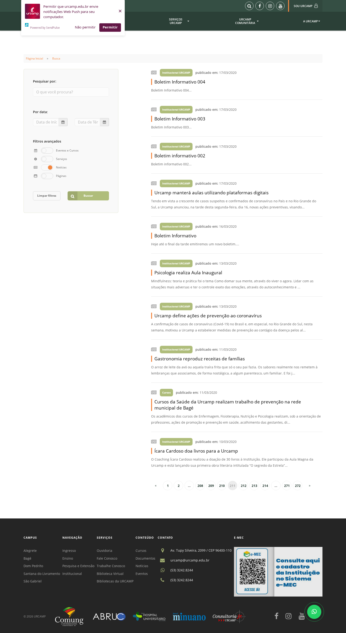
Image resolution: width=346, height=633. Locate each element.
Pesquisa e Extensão (78, 566)
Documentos (145, 558)
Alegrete (30, 550)
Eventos (142, 573)
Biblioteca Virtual (110, 573)
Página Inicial (34, 58)
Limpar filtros (46, 196)
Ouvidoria (104, 550)
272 (298, 485)
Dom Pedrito (33, 566)
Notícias (142, 566)
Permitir (110, 27)
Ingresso (69, 550)
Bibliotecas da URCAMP (115, 581)
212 (243, 485)
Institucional (72, 573)
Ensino (67, 558)
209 (211, 485)
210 (222, 485)
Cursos (141, 550)
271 (287, 485)
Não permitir (85, 27)
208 (200, 485)
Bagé (27, 558)
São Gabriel (33, 581)
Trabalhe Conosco (111, 566)
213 (254, 485)
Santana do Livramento (42, 573)
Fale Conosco (107, 558)
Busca (56, 58)
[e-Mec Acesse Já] (278, 571)
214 (265, 485)
